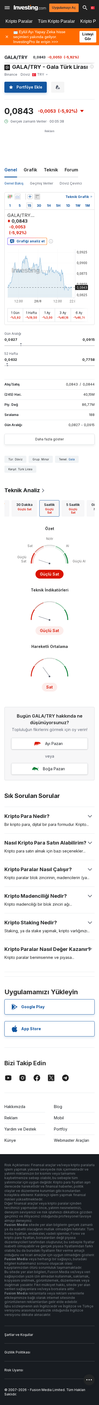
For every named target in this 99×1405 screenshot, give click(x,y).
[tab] (24, 508)
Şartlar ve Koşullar (18, 1335)
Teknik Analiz (22, 490)
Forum (71, 169)
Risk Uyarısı (13, 1370)
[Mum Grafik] (10, 197)
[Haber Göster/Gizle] (37, 197)
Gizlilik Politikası (17, 1352)
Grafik (30, 169)
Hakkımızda (14, 1106)
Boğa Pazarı (54, 768)
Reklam (11, 1117)
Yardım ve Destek (20, 1129)
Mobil (59, 1117)
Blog (58, 1106)
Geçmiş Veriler (41, 183)
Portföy (60, 1129)
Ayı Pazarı (54, 743)
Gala (71, 459)
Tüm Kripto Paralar (56, 21)
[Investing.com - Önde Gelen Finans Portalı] (30, 8)
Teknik (51, 169)
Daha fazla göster (49, 439)
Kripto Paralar (19, 21)
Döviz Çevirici (71, 183)
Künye (10, 1140)
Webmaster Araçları (71, 1140)
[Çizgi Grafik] (18, 197)
